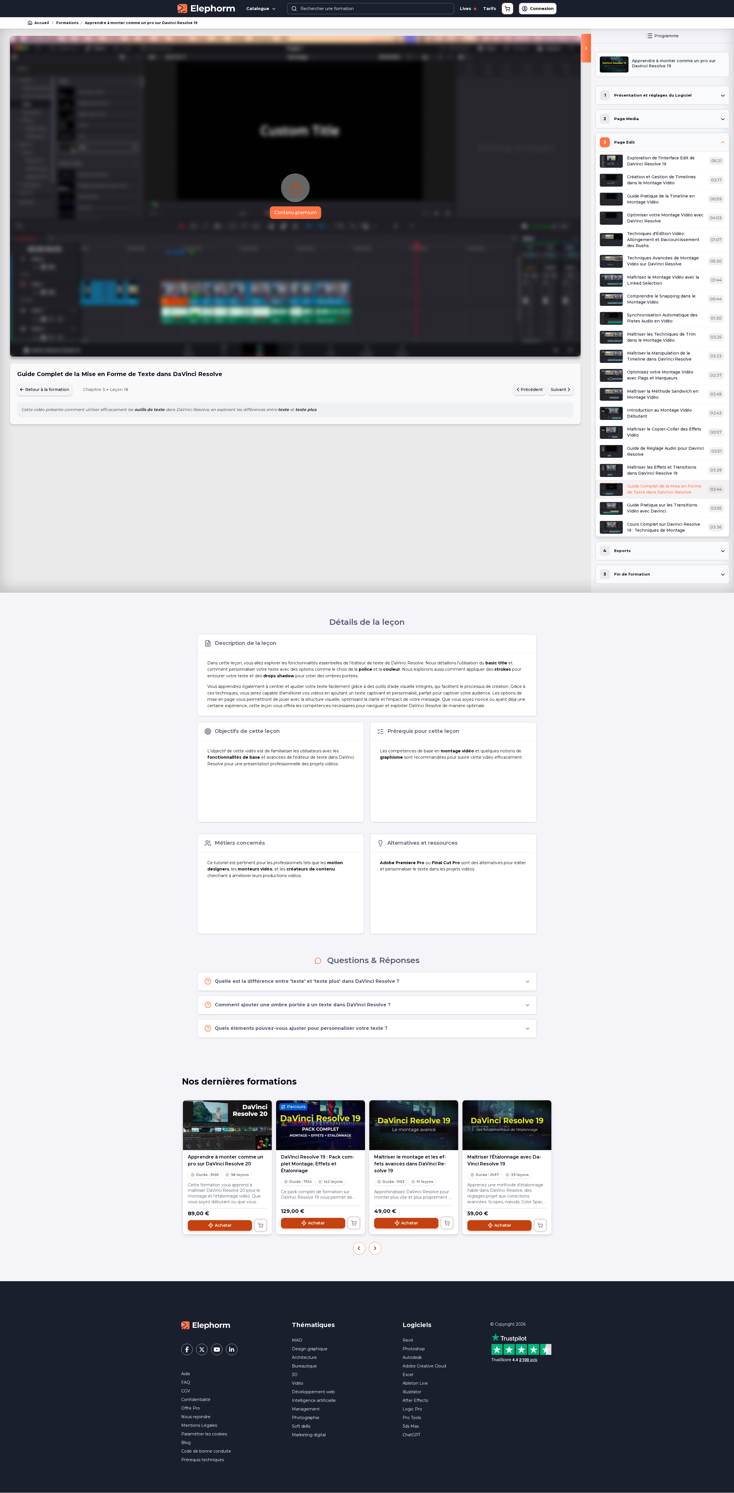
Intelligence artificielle (314, 1400)
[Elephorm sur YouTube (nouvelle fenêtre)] (216, 1349)
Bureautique (304, 1366)
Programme (666, 35)
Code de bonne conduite (206, 1451)
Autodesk (412, 1357)
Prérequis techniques (202, 1459)
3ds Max (411, 1426)
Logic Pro (412, 1409)
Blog (186, 1442)
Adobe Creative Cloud (424, 1366)
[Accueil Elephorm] (205, 1325)
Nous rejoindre (195, 1416)
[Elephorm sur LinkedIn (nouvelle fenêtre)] (231, 1349)
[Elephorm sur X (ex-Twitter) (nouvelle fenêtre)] (202, 1349)
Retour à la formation (46, 389)
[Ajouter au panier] (260, 1225)
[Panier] (507, 8)
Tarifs (489, 8)
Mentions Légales (199, 1425)
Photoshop (414, 1348)
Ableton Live (415, 1383)
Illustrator (412, 1391)
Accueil (42, 23)
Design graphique (309, 1348)
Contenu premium (295, 212)
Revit (408, 1340)
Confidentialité (195, 1399)
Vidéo (297, 1383)
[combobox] (370, 8)
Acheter (223, 1225)
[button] (359, 1248)
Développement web (313, 1391)
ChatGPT (411, 1434)
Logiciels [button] (417, 1324)
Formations (67, 23)
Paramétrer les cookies (204, 1434)
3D (295, 1374)
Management (306, 1409)
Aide (185, 1373)
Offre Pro (190, 1408)
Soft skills (301, 1426)
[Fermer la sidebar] (586, 48)
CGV (185, 1391)
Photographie (305, 1417)
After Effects (415, 1400)
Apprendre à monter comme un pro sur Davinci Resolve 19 (141, 23)
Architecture (304, 1357)
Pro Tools (412, 1417)
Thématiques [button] (313, 1324)
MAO (297, 1340)
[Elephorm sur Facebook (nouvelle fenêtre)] (187, 1349)
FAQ (185, 1382)
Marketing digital (309, 1434)
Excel (408, 1374)
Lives (466, 8)
